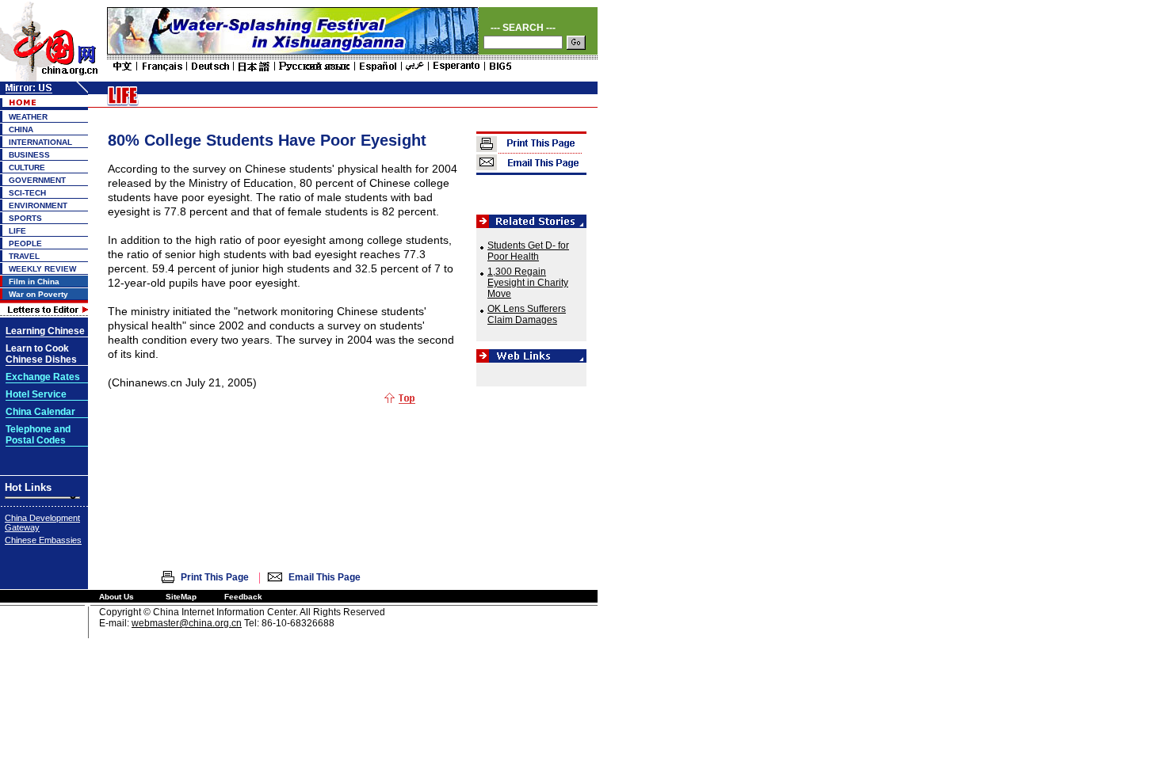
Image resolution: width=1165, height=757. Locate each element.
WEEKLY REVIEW (42, 268)
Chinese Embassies (43, 540)
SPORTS (25, 218)
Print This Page (215, 577)
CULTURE (27, 167)
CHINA (21, 129)
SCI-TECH (27, 192)
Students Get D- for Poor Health (528, 251)
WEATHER (28, 116)
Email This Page (324, 577)
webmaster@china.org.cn (187, 623)
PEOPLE (25, 243)
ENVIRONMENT (38, 205)
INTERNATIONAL (40, 142)
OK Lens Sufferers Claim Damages (526, 314)
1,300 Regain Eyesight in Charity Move (527, 282)
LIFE (17, 230)
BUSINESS (29, 154)
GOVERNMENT (37, 180)
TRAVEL (24, 256)
